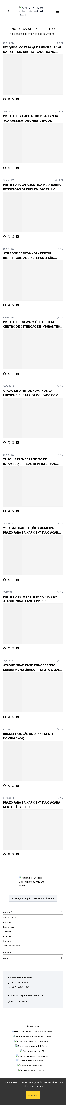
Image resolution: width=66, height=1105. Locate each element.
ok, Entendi (33, 1095)
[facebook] (4, 99)
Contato (7, 941)
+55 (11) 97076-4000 (20, 987)
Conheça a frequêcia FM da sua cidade (32, 898)
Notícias (7, 922)
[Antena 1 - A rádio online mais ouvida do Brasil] (33, 11)
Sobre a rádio (9, 917)
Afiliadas (7, 931)
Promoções (8, 927)
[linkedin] (17, 99)
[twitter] (9, 99)
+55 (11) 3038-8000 (20, 1001)
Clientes (7, 936)
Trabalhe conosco (11, 945)
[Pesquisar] (7, 11)
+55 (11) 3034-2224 (19, 982)
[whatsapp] (13, 99)
